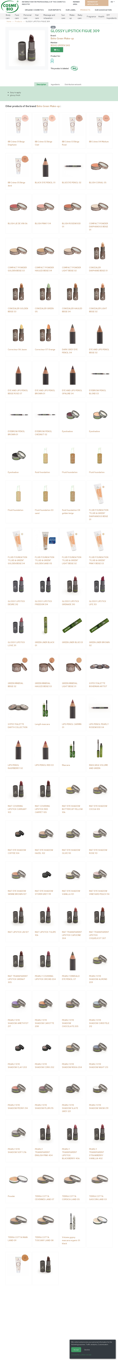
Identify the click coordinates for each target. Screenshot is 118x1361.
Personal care (27, 16)
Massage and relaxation (49, 16)
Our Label (71, 10)
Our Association (103, 10)
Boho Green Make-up (48, 106)
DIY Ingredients (112, 16)
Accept (76, 1350)
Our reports (54, 10)
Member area (76, 3)
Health (101, 16)
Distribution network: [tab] (73, 84)
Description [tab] (41, 84)
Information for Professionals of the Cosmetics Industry (43, 3)
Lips (53, 27)
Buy (58, 49)
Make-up (72, 16)
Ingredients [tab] (55, 84)
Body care (8, 16)
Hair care (37, 16)
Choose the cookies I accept (81, 1355)
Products (85, 10)
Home (9, 21)
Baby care (80, 16)
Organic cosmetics (34, 10)
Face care (17, 16)
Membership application (92, 3)
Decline (87, 1350)
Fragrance (91, 16)
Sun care (63, 16)
